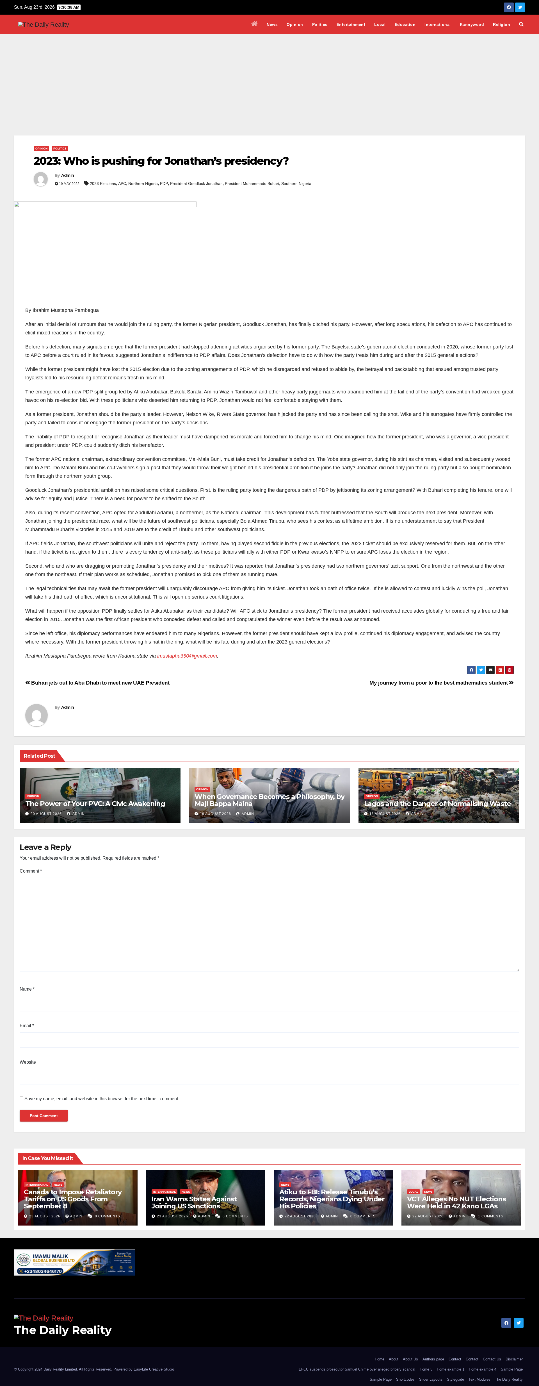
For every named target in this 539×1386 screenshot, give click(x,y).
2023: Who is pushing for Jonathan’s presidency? (161, 160)
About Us (410, 1359)
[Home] (254, 24)
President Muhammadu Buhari (252, 183)
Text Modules (479, 1379)
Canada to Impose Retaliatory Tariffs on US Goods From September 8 (72, 1199)
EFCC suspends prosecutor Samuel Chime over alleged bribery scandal (357, 1369)
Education (405, 24)
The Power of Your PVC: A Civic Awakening (95, 804)
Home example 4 (482, 1369)
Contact (455, 1359)
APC (122, 183)
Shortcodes (405, 1379)
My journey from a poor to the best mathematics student (439, 683)
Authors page (433, 1359)
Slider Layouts (430, 1379)
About (393, 1359)
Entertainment (351, 24)
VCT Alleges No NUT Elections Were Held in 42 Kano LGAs (456, 1202)
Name (27, 989)
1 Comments (490, 1216)
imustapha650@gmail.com (187, 656)
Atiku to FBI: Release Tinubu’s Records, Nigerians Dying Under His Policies (332, 1199)
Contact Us (492, 1359)
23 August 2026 (45, 1216)
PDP (164, 183)
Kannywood (472, 24)
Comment (31, 871)
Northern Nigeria (143, 183)
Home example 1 (450, 1369)
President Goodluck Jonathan (196, 183)
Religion (501, 24)
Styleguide (455, 1379)
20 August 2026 (46, 814)
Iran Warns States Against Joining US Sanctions (194, 1202)
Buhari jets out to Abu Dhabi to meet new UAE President (100, 683)
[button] (521, 24)
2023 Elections (103, 183)
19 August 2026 (215, 814)
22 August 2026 (301, 1216)
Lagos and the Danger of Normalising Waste (437, 804)
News (272, 24)
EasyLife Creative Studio (154, 1369)
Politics (320, 24)
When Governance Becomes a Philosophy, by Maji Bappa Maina (269, 800)
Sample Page (512, 1369)
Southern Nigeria (296, 183)
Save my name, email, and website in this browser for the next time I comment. (101, 1098)
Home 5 (426, 1369)
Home (379, 1359)
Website (28, 1062)
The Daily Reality (63, 1330)
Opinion (295, 24)
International (437, 24)
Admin (67, 175)
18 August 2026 (385, 814)
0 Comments (107, 1216)
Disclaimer (514, 1359)
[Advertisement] (269, 76)
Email (27, 1025)
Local (380, 24)
